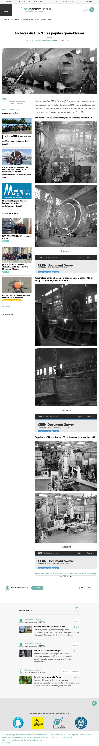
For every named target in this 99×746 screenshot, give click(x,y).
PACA (79, 2)
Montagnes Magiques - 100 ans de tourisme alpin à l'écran (15, 202)
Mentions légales (58, 734)
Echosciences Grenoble (43, 40)
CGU (54, 737)
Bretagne (22, 2)
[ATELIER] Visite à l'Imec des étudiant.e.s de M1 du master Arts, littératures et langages (15, 266)
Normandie (88, 2)
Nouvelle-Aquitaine (36, 2)
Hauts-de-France (69, 2)
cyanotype (75, 672)
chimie (76, 621)
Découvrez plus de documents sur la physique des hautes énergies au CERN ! (65, 575)
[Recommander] (89, 588)
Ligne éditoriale (65, 737)
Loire (48, 2)
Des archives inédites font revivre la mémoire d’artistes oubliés (16, 296)
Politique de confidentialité (79, 734)
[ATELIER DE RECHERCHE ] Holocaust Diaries (16, 237)
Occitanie (56, 2)
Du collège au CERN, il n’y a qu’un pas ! (16, 137)
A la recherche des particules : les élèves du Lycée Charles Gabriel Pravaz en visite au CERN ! (15, 169)
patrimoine (75, 645)
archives (20, 103)
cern (12, 103)
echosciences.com (9, 2)
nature (65, 672)
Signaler (9, 314)
